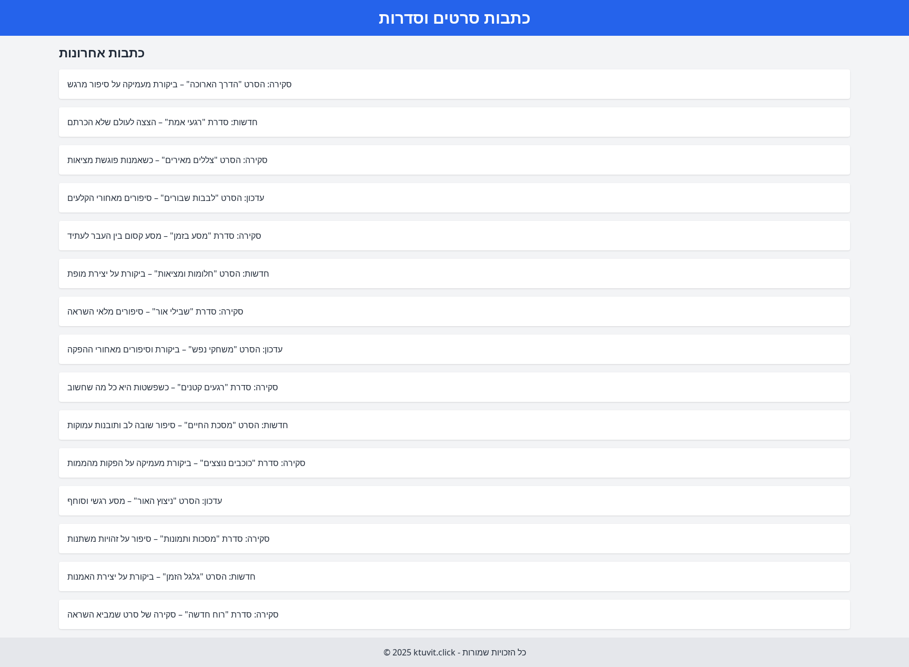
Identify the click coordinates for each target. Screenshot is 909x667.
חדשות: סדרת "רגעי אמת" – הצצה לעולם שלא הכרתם (162, 122)
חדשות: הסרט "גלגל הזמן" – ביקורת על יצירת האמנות (161, 576)
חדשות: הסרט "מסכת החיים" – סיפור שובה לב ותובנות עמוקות (177, 425)
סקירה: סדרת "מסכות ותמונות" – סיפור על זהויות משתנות (168, 538)
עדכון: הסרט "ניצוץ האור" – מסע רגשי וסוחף (144, 501)
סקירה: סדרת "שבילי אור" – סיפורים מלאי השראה (155, 311)
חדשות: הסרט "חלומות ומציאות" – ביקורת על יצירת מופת (168, 273)
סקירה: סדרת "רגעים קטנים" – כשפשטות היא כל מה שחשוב (172, 387)
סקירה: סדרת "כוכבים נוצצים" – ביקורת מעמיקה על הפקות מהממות (186, 463)
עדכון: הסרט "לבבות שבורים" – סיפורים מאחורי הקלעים (165, 198)
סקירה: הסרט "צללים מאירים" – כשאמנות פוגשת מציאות (167, 160)
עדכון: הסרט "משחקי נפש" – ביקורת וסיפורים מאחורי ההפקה (174, 349)
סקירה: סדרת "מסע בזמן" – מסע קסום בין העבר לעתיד (164, 235)
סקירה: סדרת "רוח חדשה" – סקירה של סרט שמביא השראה (173, 614)
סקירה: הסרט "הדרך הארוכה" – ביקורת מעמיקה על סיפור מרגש (179, 84)
